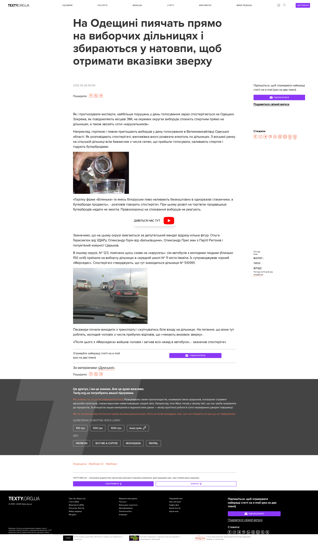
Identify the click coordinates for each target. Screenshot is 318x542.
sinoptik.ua (258, 274)
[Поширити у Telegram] (101, 96)
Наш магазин (175, 502)
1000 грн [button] (116, 428)
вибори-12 (97, 464)
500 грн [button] (98, 428)
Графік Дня (174, 505)
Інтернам (123, 514)
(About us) (81, 498)
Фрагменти (74, 505)
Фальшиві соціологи (128, 505)
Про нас (72, 498)
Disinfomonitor (125, 511)
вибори (112, 464)
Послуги (122, 502)
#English (72, 514)
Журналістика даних (128, 498)
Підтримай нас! (176, 498)
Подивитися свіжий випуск (271, 104)
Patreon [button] (81, 443)
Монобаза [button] (133, 443)
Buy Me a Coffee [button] (107, 443)
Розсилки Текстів (76, 508)
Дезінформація (126, 508)
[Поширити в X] (96, 96)
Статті (71, 502)
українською (26, 532)
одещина (81, 464)
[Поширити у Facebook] (91, 96)
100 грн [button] (80, 428)
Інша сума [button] (136, 428)
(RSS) (76, 502)
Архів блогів (174, 508)
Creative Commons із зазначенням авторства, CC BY (34, 530)
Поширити (80, 96)
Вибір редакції (75, 511)
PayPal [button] (153, 443)
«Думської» (106, 368)
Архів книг (174, 511)
